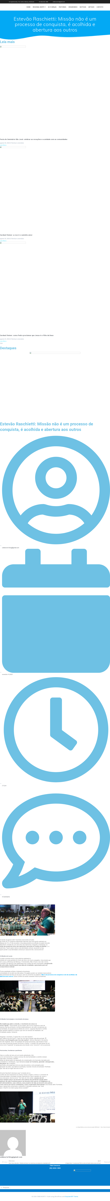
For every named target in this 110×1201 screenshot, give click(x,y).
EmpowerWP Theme (71, 1196)
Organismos (72, 7)
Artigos (91, 7)
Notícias (83, 7)
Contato (100, 7)
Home (29, 7)
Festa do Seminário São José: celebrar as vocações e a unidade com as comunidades (33, 139)
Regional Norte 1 (39, 7)
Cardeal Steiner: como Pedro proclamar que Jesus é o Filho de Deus (27, 335)
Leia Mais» (3, 145)
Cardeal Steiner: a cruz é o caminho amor (16, 235)
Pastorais (62, 7)
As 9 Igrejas (52, 7)
